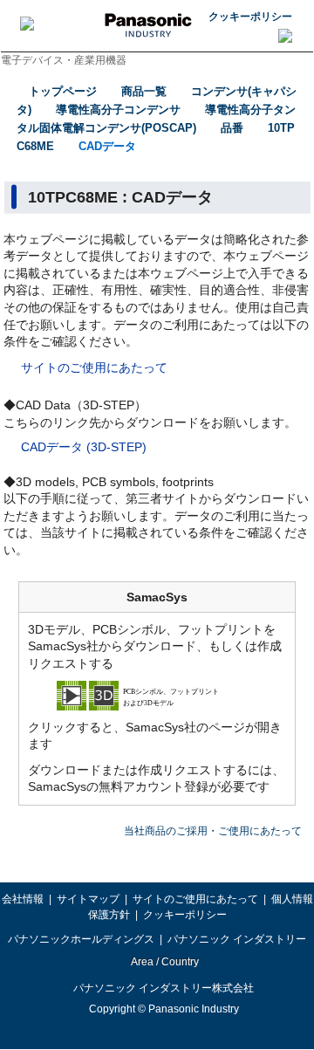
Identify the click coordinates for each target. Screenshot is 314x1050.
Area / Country (164, 962)
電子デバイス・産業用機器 (63, 60)
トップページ (63, 91)
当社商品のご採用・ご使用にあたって (213, 831)
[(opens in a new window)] (157, 695)
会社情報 (23, 899)
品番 (232, 127)
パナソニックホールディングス (81, 939)
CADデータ (107, 146)
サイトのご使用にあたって (94, 367)
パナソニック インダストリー (236, 939)
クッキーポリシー (250, 16)
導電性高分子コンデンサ (118, 109)
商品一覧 (144, 91)
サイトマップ (88, 899)
